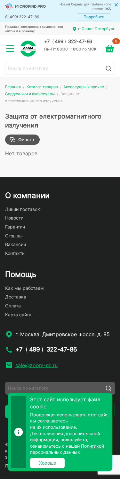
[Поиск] (108, 68)
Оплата (13, 305)
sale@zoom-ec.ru (36, 365)
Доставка (15, 296)
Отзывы (14, 235)
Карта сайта (18, 314)
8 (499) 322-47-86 (22, 16)
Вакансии (15, 244)
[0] (110, 48)
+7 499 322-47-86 (68, 41)
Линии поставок (22, 209)
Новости (14, 217)
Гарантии (15, 226)
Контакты (15, 253)
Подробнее (94, 16)
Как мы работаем (24, 288)
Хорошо (47, 463)
